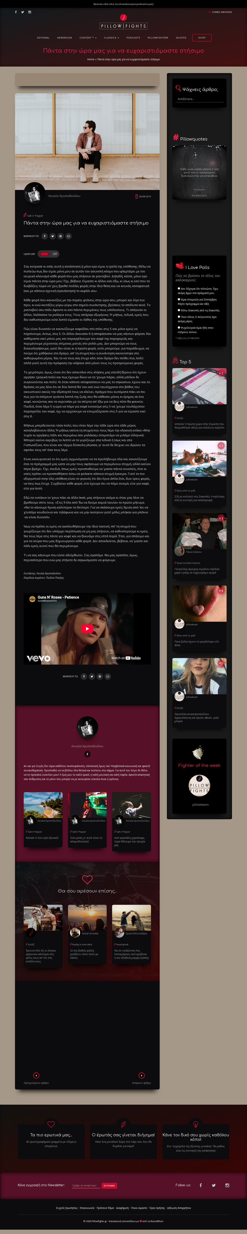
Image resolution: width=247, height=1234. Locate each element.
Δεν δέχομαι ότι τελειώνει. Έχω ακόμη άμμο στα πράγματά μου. (198, 291)
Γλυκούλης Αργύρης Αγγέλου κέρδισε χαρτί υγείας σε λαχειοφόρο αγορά (197, 570)
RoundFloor (157, 1221)
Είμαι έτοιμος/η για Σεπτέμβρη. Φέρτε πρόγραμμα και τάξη (197, 302)
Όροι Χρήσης (157, 1208)
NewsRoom (64, 38)
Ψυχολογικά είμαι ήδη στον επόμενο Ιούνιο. (196, 330)
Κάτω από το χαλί (186, 490)
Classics (110, 38)
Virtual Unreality (90, 933)
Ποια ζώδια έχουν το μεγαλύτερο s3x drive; (196, 643)
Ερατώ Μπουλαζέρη (136, 933)
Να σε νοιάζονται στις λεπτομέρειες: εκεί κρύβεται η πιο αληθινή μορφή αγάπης (131, 954)
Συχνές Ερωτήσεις (66, 1208)
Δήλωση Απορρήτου (179, 1208)
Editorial (43, 38)
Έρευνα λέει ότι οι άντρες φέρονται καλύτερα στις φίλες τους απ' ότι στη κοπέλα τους (41, 956)
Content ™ (87, 38)
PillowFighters (158, 38)
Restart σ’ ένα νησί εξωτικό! (42, 837)
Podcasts (133, 38)
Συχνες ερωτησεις (222, 12)
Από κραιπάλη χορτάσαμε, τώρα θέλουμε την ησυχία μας (129, 841)
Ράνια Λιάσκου (194, 552)
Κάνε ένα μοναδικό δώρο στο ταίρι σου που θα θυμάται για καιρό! (123, 1144)
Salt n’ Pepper (35, 215)
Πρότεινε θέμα (105, 1208)
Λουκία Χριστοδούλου (64, 196)
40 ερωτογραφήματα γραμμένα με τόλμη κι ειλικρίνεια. (51, 1144)
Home (90, 59)
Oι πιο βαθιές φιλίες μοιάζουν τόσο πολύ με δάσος (84, 954)
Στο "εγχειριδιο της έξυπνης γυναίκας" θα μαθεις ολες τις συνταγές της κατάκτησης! (196, 1148)
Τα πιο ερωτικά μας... (51, 1135)
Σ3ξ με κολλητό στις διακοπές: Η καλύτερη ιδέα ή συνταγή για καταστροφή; (199, 498)
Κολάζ (31, 944)
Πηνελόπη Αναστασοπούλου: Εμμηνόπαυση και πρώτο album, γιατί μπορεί (196, 717)
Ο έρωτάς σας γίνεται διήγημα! (123, 1135)
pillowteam (192, 407)
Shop (201, 38)
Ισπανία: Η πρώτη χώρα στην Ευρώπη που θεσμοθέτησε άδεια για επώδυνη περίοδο (199, 425)
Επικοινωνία (87, 1208)
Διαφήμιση (122, 1208)
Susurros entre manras (188, 563)
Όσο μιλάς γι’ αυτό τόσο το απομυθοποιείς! (86, 839)
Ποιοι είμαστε (139, 1208)
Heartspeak (122, 944)
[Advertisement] (87, 1027)
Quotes (181, 38)
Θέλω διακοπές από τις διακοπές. (200, 310)
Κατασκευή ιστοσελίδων (122, 1221)
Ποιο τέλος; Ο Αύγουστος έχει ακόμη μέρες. (197, 319)
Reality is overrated (82, 944)
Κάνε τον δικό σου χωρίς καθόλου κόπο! (196, 1137)
